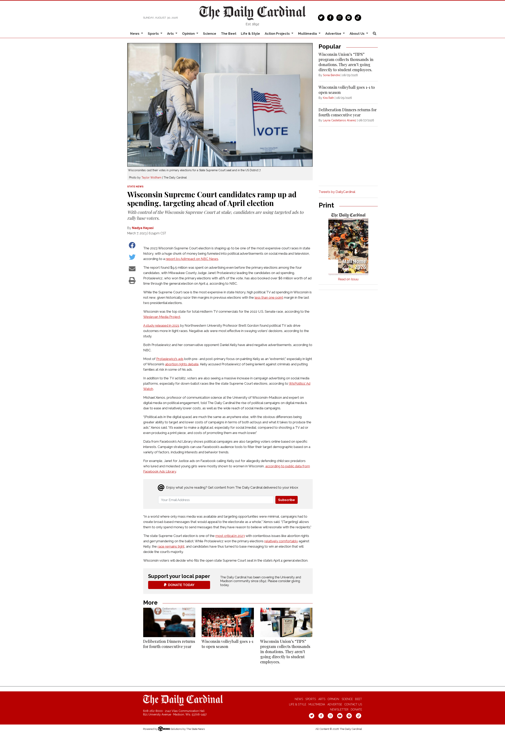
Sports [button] (154, 34)
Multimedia (317, 704)
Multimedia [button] (308, 34)
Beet (358, 699)
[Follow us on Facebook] (330, 17)
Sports (310, 699)
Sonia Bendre (331, 75)
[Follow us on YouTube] (339, 715)
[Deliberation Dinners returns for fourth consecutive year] (169, 622)
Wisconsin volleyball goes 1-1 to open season (227, 644)
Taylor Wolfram (151, 177)
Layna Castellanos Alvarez (339, 120)
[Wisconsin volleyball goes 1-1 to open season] (228, 622)
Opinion (333, 699)
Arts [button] (171, 34)
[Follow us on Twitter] (321, 17)
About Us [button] (357, 34)
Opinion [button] (188, 34)
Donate (356, 709)
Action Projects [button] (278, 34)
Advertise (334, 704)
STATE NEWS (135, 186)
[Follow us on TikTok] (358, 17)
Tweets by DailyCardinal (337, 192)
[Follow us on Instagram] (339, 17)
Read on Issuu (348, 279)
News (299, 699)
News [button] (135, 34)
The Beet (228, 34)
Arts (321, 699)
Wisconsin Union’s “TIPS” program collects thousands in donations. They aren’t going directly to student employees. (285, 651)
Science (209, 34)
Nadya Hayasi (142, 228)
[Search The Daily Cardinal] (374, 33)
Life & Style (250, 34)
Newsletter (339, 709)
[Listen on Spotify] (348, 17)
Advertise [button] (333, 34)
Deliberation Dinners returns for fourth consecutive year (169, 644)
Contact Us (353, 704)
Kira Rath (328, 97)
